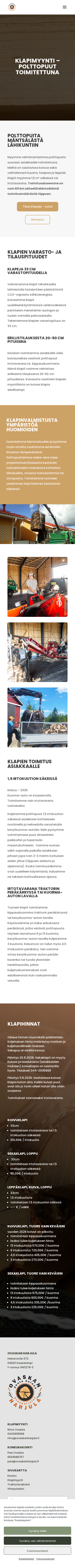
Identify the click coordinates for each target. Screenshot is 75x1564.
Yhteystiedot (15, 1489)
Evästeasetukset (37, 1551)
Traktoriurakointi (18, 1484)
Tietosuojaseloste (45, 1558)
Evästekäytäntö (26, 1558)
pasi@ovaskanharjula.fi (23, 1461)
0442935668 (15, 1434)
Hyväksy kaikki (37, 1531)
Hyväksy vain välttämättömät (37, 1541)
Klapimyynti (15, 1480)
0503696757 (15, 1457)
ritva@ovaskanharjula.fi (23, 1438)
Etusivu (12, 1476)
